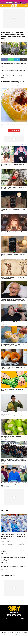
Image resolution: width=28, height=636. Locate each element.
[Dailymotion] (20, 615)
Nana (2, 539)
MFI (2, 553)
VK (2, 40)
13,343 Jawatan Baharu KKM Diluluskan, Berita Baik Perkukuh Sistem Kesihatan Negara (13, 536)
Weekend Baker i (16, 74)
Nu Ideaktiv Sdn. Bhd (13, 634)
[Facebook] (8, 615)
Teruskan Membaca (14, 130)
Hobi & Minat (10, 29)
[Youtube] (18, 615)
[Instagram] (10, 615)
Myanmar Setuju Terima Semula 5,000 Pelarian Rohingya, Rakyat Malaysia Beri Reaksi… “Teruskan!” (13, 559)
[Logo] (14, 5)
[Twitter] (13, 615)
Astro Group (22, 634)
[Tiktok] (15, 615)
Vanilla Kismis (4, 29)
